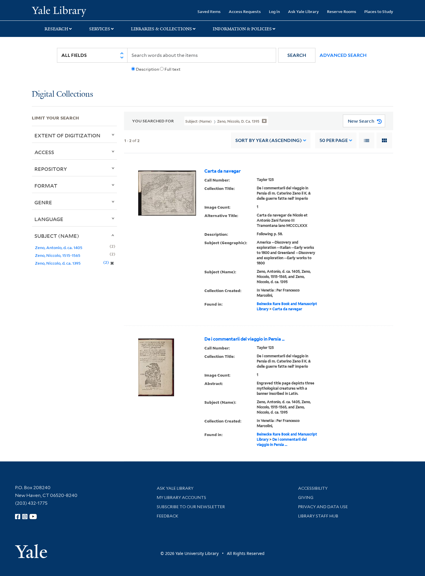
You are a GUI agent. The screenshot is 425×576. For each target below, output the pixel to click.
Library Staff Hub (318, 516)
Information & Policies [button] (242, 29)
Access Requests (245, 11)
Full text (172, 69)
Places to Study (378, 11)
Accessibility (313, 488)
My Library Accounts (181, 497)
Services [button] (99, 29)
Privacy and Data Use (323, 506)
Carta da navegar (222, 171)
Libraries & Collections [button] (161, 29)
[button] (296, 55)
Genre (43, 202)
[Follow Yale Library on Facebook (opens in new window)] (17, 516)
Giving (305, 497)
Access (44, 152)
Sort (268, 140)
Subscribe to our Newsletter (191, 506)
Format (45, 185)
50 (333, 140)
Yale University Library (59, 11)
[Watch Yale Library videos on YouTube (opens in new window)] (33, 516)
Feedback (167, 516)
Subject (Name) (56, 235)
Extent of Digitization (67, 135)
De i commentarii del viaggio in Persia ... (244, 339)
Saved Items (209, 11)
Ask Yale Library (303, 11)
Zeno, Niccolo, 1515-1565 (57, 255)
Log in (274, 11)
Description (147, 69)
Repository (50, 168)
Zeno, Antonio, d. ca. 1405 (58, 247)
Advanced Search (343, 55)
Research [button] (56, 29)
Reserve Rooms (341, 11)
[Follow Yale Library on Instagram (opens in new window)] (24, 516)
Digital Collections (62, 94)
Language (48, 219)
